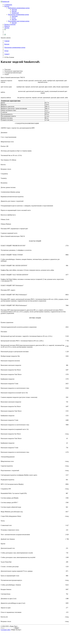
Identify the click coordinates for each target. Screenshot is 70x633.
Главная (6, 41)
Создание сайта (5, 630)
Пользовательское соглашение (10, 631)
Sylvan (6, 51)
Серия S (6, 54)
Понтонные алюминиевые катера (14, 47)
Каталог (6, 44)
